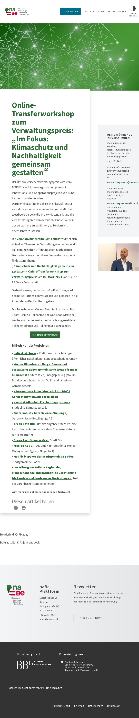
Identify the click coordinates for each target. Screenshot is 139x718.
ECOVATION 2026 (70, 11)
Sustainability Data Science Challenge (40, 413)
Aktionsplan (90, 11)
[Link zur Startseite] (17, 11)
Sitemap (79, 705)
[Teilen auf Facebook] (16, 508)
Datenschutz (95, 705)
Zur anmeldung (91, 618)
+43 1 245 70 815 (47, 614)
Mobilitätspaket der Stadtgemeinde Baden (44, 456)
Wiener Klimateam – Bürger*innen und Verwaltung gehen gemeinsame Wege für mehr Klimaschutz (44, 369)
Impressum (113, 705)
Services (111, 11)
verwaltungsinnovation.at (122, 203)
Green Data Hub (25, 424)
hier (119, 161)
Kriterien (101, 11)
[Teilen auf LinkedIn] (24, 508)
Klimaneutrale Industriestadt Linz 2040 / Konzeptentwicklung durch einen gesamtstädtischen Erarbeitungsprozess (41, 396)
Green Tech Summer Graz (31, 440)
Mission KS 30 (23, 446)
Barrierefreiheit (61, 705)
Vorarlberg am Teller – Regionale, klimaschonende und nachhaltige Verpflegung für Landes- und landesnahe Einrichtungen (44, 472)
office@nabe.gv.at (48, 618)
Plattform (122, 11)
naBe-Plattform (25, 353)
